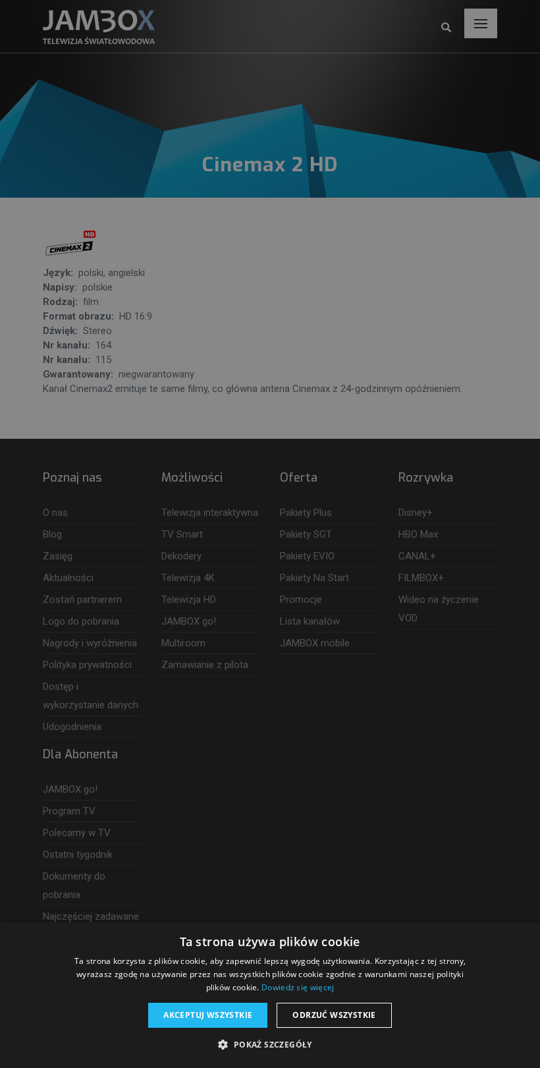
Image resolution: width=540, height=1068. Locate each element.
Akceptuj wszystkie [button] (207, 1015)
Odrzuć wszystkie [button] (333, 1015)
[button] (269, 1045)
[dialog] (270, 534)
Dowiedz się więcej (297, 987)
